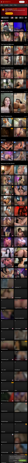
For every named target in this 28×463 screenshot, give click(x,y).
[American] (12, 18)
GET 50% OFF (9, 13)
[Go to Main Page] (8, 1)
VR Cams (3, 140)
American (5, 20)
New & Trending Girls (6, 116)
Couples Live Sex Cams (7, 68)
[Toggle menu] (1, 2)
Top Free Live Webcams (7, 44)
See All (25, 20)
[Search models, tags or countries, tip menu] (26, 5)
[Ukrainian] (16, 18)
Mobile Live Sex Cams (7, 91)
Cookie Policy (18, 457)
